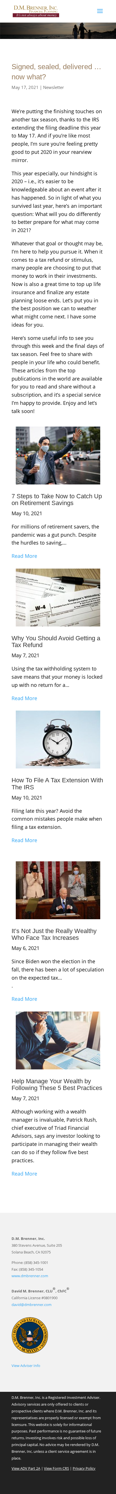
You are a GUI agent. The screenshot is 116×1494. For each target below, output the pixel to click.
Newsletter (53, 87)
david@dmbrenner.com (32, 1304)
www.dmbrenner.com (30, 1275)
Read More (24, 555)
